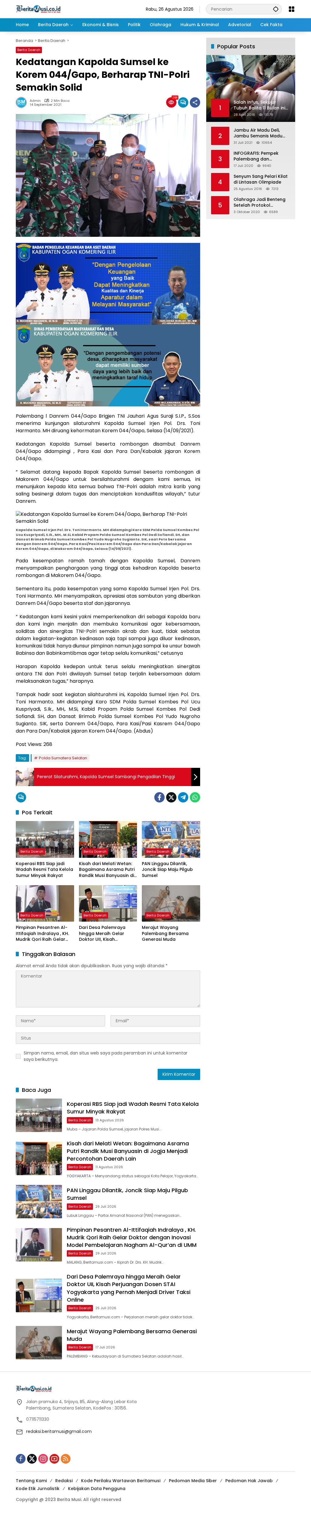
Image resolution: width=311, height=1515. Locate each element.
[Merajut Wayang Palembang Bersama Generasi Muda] (171, 903)
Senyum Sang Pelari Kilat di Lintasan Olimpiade (261, 179)
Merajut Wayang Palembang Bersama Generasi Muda (165, 933)
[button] (276, 9)
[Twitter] (171, 797)
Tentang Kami (31, 1481)
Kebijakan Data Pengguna (96, 1489)
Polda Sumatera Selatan (63, 758)
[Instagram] (43, 1459)
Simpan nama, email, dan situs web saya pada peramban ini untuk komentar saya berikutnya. (105, 1056)
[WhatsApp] (195, 797)
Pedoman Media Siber (193, 1481)
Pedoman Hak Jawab (249, 1481)
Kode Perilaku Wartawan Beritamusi (120, 1481)
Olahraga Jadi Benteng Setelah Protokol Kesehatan (259, 203)
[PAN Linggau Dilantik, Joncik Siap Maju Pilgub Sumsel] (171, 839)
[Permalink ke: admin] (23, 102)
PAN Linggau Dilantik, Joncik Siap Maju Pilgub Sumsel (167, 869)
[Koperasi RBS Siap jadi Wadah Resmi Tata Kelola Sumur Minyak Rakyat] (45, 839)
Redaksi (64, 1481)
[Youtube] (54, 1459)
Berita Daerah (28, 49)
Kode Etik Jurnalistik (38, 1489)
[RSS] (65, 1459)
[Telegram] (183, 797)
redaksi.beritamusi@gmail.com (59, 1431)
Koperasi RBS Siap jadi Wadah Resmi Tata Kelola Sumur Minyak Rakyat (44, 869)
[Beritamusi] (38, 9)
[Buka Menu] (291, 9)
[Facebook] (159, 797)
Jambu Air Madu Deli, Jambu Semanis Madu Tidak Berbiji (258, 133)
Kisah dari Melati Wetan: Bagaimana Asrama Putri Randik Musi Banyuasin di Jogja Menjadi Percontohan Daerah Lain (107, 870)
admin (35, 100)
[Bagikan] (195, 102)
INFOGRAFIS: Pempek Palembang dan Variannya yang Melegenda (256, 156)
